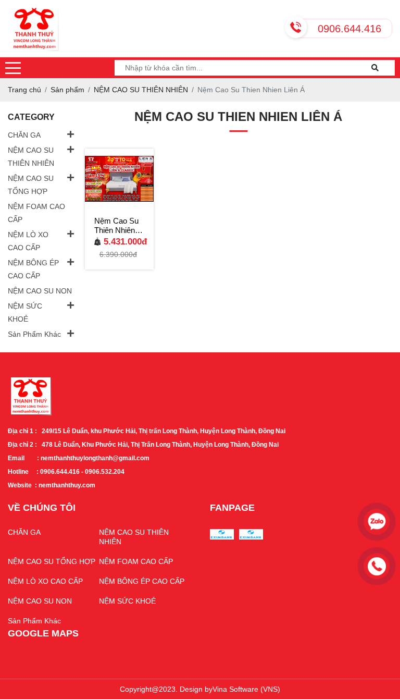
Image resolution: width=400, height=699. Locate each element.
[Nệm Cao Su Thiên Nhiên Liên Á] (119, 179)
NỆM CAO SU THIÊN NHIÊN (31, 156)
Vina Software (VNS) (246, 689)
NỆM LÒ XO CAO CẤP (28, 241)
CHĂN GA (24, 135)
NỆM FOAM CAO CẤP (36, 213)
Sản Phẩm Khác (34, 334)
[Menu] (13, 67)
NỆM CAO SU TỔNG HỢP (31, 184)
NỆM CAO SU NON (40, 291)
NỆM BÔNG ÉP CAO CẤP (33, 269)
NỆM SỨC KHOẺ (25, 312)
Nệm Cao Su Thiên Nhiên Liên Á (116, 225)
